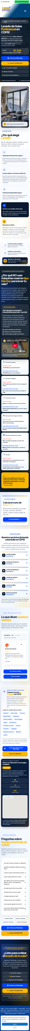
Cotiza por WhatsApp (23, 1)
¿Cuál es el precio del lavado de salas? (14, 872)
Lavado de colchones (8, 922)
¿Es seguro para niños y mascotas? (13, 888)
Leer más (7, 659)
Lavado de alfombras (22, 922)
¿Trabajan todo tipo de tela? (11, 896)
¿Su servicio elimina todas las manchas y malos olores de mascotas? (14, 908)
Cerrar (14, 1027)
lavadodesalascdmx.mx (13, 1010)
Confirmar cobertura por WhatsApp (16, 748)
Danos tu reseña (15, 676)
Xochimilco (6, 728)
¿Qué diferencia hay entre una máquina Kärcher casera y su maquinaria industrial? (14, 882)
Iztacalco (18, 725)
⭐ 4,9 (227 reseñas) (11, 68)
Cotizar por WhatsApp (16, 58)
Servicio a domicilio (20, 918)
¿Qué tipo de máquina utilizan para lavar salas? (14, 867)
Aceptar (15, 1024)
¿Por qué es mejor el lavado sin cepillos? (14, 863)
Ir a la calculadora (14, 519)
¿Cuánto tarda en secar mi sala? (12, 892)
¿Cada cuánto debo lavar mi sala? (12, 876)
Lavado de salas (9, 918)
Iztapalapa (6, 713)
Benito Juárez (14, 713)
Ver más (4, 1021)
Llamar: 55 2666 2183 (16, 63)
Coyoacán (22, 713)
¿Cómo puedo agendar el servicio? (13, 904)
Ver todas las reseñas (15, 671)
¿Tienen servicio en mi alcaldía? (12, 900)
